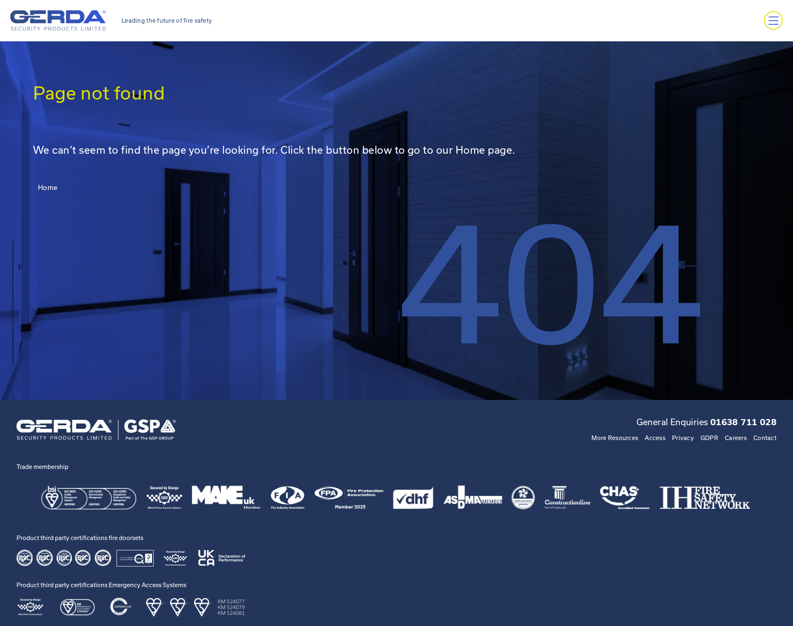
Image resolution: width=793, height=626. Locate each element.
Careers (736, 437)
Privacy (683, 437)
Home (47, 187)
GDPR (709, 437)
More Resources (614, 437)
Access (655, 437)
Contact (764, 437)
